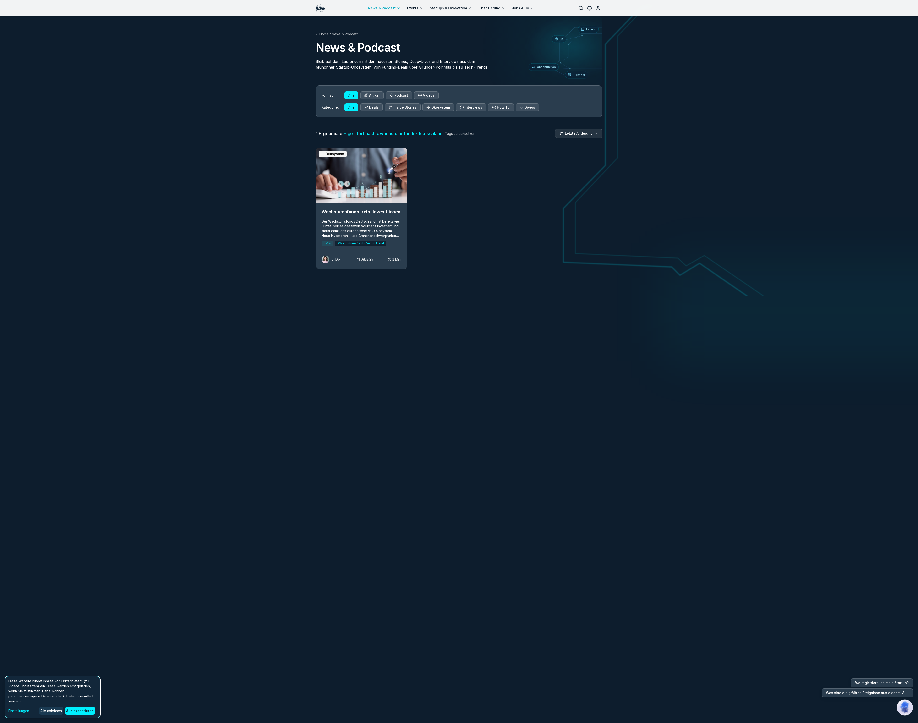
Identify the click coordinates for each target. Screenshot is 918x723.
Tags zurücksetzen (460, 133)
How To (503, 107)
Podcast (401, 95)
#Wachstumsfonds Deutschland (360, 243)
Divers (530, 107)
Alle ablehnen (51, 711)
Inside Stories (404, 107)
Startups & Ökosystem (448, 8)
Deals (374, 107)
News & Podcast (382, 8)
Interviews (473, 107)
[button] (904, 707)
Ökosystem (440, 107)
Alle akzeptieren (80, 711)
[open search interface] (581, 8)
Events (412, 8)
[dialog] (52, 697)
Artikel (374, 95)
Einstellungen (18, 711)
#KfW (327, 243)
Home (324, 34)
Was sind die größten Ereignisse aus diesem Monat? (869, 693)
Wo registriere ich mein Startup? (882, 683)
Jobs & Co (520, 8)
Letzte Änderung (579, 133)
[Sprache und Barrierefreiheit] (589, 8)
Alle (351, 95)
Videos (429, 95)
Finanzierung (489, 8)
